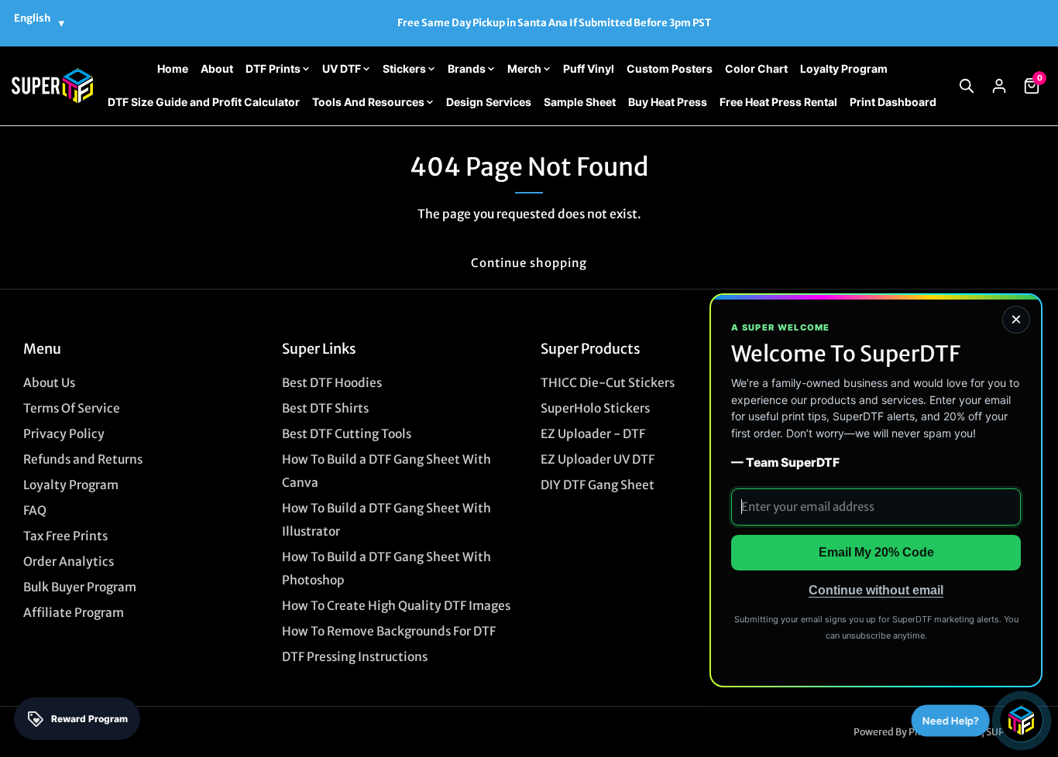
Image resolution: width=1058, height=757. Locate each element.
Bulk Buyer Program (79, 587)
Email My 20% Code (876, 552)
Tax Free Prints (65, 536)
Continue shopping (529, 262)
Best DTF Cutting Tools (346, 433)
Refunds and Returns (83, 459)
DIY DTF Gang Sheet (597, 485)
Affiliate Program (73, 612)
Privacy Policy (64, 433)
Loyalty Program (71, 485)
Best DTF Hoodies (332, 382)
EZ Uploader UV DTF (597, 459)
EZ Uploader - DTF (593, 433)
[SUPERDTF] (52, 85)
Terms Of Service (71, 408)
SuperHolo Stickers (595, 408)
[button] (966, 86)
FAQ (34, 510)
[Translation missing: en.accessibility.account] (999, 86)
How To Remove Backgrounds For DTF (389, 631)
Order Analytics (68, 561)
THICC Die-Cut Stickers (608, 382)
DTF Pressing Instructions (355, 656)
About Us (49, 382)
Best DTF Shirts (325, 408)
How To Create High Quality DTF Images (396, 605)
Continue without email (876, 590)
